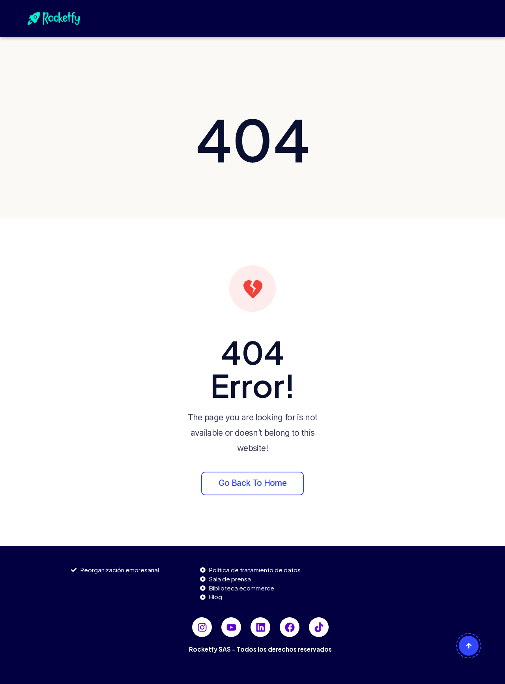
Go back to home (252, 483)
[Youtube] (231, 627)
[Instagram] (202, 627)
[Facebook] (289, 627)
